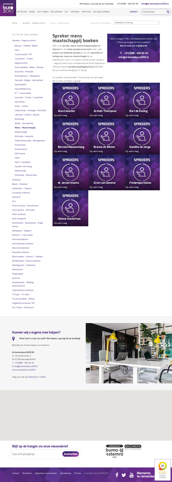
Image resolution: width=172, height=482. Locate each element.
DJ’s (66, 12)
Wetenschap (20, 170)
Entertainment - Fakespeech (27, 76)
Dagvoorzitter (21, 63)
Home (14, 23)
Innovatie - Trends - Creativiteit (29, 97)
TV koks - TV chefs (20, 294)
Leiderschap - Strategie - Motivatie (30, 110)
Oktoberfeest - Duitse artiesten (26, 261)
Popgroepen (17, 273)
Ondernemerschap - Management (30, 140)
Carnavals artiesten (21, 192)
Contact (134, 12)
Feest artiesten (19, 214)
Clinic (17, 50)
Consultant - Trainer (24, 58)
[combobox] (136, 23)
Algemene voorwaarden (46, 473)
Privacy (77, 473)
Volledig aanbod (101, 12)
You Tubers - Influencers (23, 307)
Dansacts (16, 197)
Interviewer (20, 101)
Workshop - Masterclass (26, 175)
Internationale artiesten (22, 243)
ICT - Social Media (23, 93)
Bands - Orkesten (20, 184)
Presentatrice (21, 149)
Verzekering (65, 473)
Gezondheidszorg (23, 89)
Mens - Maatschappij (25, 127)
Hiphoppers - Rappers (21, 230)
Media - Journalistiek (24, 123)
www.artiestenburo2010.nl (24, 369)
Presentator (20, 145)
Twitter (42, 377)
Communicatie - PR (23, 54)
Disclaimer (27, 473)
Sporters (86, 12)
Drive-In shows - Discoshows (25, 205)
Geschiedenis (20, 84)
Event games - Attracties (23, 210)
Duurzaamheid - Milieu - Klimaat (29, 67)
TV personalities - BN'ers (23, 298)
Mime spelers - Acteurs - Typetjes (27, 256)
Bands (32, 12)
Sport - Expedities (23, 162)
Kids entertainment (20, 248)
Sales (17, 157)
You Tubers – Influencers (50, 12)
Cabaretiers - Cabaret (21, 188)
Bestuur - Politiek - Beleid (26, 45)
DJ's (14, 201)
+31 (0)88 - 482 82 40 (127, 3)
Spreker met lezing (23, 166)
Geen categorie (19, 218)
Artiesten (22, 12)
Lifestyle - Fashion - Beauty (27, 114)
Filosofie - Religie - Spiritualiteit (29, 80)
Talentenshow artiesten (23, 290)
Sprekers (75, 12)
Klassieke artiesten (20, 252)
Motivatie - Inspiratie (24, 136)
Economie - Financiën (24, 71)
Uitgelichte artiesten (23, 303)
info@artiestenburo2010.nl (155, 3)
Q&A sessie (20, 153)
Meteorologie (21, 132)
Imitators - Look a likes (22, 235)
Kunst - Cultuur (21, 106)
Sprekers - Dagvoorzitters (34, 23)
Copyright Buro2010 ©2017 (96, 473)
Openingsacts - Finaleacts (23, 265)
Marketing (19, 119)
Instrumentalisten (20, 239)
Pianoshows (17, 269)
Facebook (32, 377)
